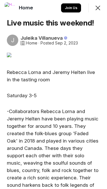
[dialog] (53, 94)
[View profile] (10, 8)
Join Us (71, 8)
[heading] (26, 7)
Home (31, 43)
